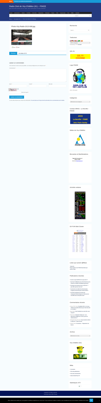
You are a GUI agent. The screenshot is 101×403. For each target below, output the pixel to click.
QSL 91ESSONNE (80, 56)
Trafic (57, 12)
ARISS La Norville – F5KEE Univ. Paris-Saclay (80, 119)
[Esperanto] (79, 40)
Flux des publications (75, 371)
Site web (50, 84)
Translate (80, 44)
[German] (72, 40)
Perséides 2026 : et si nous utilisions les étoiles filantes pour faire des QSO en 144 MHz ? (80, 308)
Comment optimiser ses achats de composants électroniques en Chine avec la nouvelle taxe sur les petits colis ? (80, 294)
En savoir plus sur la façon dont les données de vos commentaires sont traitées (47, 100)
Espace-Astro (40, 12)
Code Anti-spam (24, 92)
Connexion (73, 369)
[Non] (99, 400)
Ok (91, 400)
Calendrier (77, 12)
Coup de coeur (62, 12)
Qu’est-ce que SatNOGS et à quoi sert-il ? (79, 279)
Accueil (11, 12)
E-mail (30, 84)
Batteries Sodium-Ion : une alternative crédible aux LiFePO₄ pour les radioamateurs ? (79, 316)
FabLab (52, 12)
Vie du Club (34, 12)
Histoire (23, 12)
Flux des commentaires (75, 373)
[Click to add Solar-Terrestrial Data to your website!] (80, 218)
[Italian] (80, 40)
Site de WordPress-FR (75, 375)
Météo (72, 12)
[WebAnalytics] (80, 386)
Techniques (47, 12)
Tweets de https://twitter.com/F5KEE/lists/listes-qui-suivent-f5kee (79, 268)
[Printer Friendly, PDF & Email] (15, 47)
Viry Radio (28, 12)
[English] (70, 40)
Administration (17, 12)
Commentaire (12, 68)
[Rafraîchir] (18, 88)
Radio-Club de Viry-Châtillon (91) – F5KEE (27, 6)
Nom (10, 84)
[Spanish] (82, 40)
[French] (74, 40)
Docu (68, 12)
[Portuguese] (75, 40)
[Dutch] (77, 40)
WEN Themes (54, 394)
